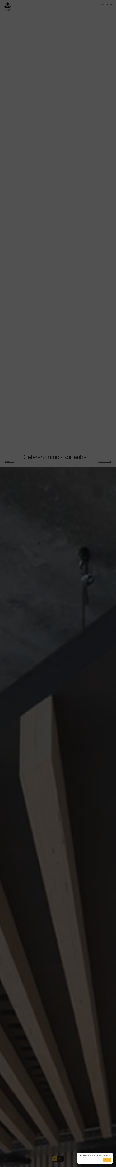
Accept (107, 1160)
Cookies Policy (82, 1159)
